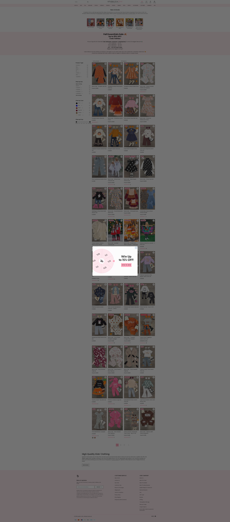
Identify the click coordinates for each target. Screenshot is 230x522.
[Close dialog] (136, 248)
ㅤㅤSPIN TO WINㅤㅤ (126, 265)
